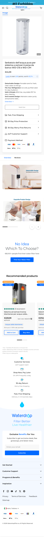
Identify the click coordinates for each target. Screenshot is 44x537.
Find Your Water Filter (22, 260)
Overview (8, 101)
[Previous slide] (32, 227)
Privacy (5, 496)
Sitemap (5, 500)
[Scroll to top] (22, 405)
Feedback (33, 496)
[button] (22, 115)
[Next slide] (38, 227)
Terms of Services (19, 496)
